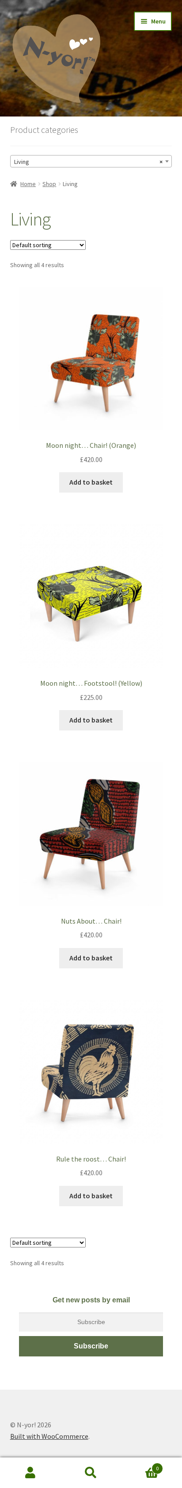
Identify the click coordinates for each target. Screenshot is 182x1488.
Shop (49, 184)
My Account (30, 1473)
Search (91, 1473)
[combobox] (91, 161)
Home (28, 184)
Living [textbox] (88, 162)
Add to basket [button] (91, 482)
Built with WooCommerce (49, 1436)
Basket (140, 1465)
